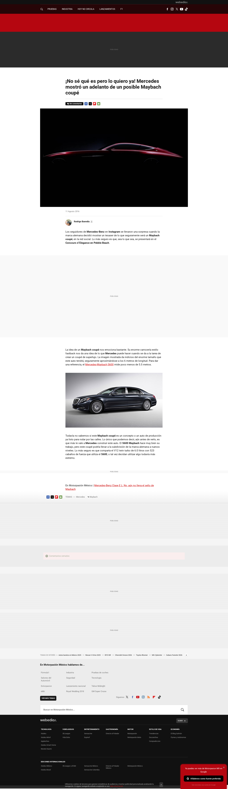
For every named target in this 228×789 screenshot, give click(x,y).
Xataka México (46, 766)
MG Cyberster (157, 655)
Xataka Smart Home (48, 745)
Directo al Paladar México (112, 767)
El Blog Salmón (176, 733)
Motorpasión (132, 733)
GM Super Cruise (99, 691)
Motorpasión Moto (134, 737)
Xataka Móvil (46, 737)
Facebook (167, 9)
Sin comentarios (76, 104)
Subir (180, 721)
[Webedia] (181, 2)
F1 (121, 9)
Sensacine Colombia (91, 770)
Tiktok (186, 9)
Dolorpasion (46, 686)
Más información (116, 786)
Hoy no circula (86, 9)
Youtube (181, 9)
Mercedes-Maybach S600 (99, 364)
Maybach (94, 497)
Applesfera (45, 741)
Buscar (182, 709)
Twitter (176, 9)
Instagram (172, 9)
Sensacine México (91, 766)
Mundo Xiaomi (46, 749)
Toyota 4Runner (142, 655)
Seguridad (70, 678)
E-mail (98, 103)
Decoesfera (153, 737)
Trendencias (153, 733)
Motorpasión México (135, 766)
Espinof (87, 737)
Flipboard (94, 103)
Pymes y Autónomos (178, 737)
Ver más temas (48, 698)
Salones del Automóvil (46, 679)
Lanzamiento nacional (76, 686)
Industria (67, 9)
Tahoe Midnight (98, 686)
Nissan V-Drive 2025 (93, 655)
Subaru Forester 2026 (174, 655)
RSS (148, 697)
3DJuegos (66, 733)
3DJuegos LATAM (69, 766)
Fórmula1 (45, 672)
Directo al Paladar (112, 733)
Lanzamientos (107, 9)
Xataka (43, 733)
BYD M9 (108, 655)
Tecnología (96, 678)
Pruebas (52, 9)
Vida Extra (66, 737)
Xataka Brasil (46, 770)
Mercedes (80, 497)
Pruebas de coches (100, 672)
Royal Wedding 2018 (75, 691)
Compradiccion (154, 741)
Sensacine (88, 733)
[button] (83, 221)
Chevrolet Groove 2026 (123, 655)
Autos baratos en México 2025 (70, 655)
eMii (43, 691)
